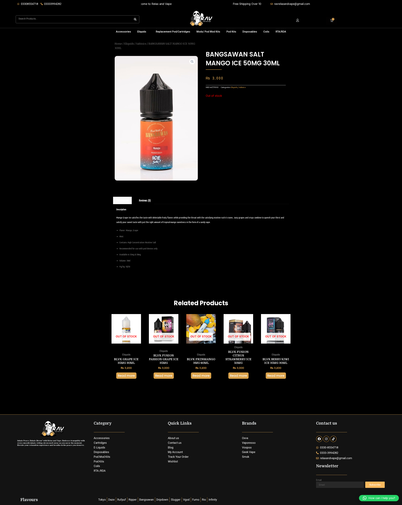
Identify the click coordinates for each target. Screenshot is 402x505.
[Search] (135, 19)
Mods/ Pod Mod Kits (208, 31)
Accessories (123, 31)
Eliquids (141, 31)
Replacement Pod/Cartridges (173, 31)
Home (118, 43)
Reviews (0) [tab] (145, 200)
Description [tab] (122, 200)
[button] (143, 31)
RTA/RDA (281, 31)
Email (319, 480)
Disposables (249, 31)
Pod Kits (231, 31)
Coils (266, 31)
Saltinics (141, 43)
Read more (126, 375)
